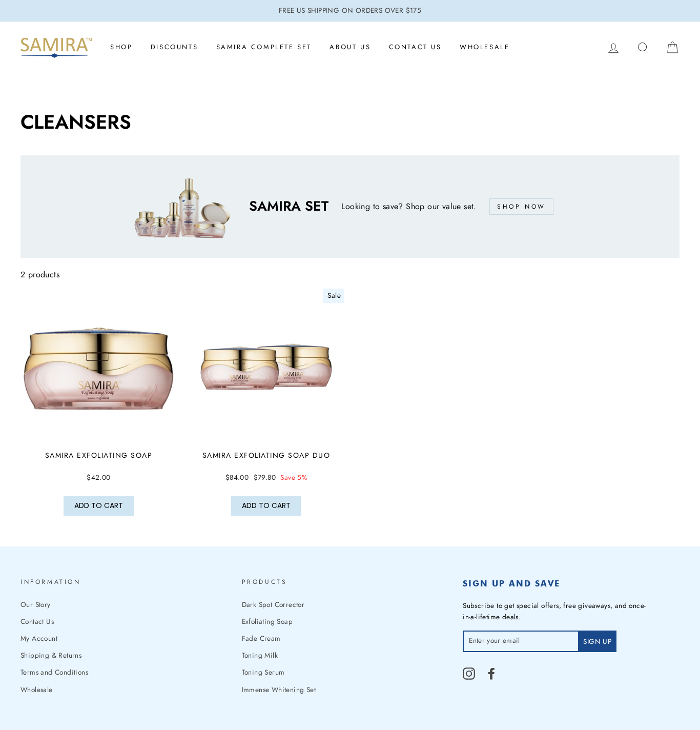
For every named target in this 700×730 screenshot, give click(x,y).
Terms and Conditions (54, 672)
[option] (350, 10)
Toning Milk (260, 655)
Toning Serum (263, 672)
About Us (350, 47)
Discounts (174, 47)
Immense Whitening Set (279, 689)
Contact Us (415, 47)
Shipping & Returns (50, 655)
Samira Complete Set (264, 47)
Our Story (35, 604)
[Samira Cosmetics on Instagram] (469, 673)
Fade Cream (261, 638)
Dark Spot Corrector (273, 604)
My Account (38, 638)
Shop (121, 47)
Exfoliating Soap (267, 621)
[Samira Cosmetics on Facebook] (491, 673)
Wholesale (484, 47)
